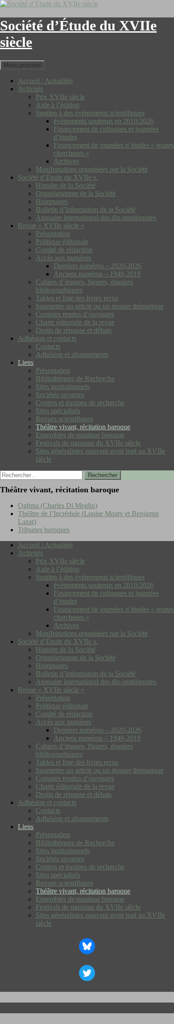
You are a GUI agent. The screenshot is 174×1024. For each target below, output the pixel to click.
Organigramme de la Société (76, 193)
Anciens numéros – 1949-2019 (97, 274)
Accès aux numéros (63, 258)
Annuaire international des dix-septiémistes (96, 217)
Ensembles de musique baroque (80, 435)
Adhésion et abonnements (72, 354)
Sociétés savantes (60, 394)
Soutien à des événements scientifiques (90, 113)
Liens (25, 362)
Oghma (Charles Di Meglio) (57, 505)
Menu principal (22, 65)
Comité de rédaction (64, 250)
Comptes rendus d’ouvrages (75, 314)
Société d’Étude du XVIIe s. (58, 177)
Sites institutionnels (63, 386)
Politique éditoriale (62, 241)
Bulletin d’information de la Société (86, 209)
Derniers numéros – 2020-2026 (97, 266)
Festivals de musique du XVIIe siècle (88, 443)
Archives (66, 161)
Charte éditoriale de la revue (75, 322)
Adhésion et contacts (47, 338)
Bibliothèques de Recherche (75, 378)
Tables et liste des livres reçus (77, 298)
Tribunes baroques (44, 529)
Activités (30, 89)
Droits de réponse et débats (74, 330)
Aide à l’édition (57, 105)
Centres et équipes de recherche (80, 402)
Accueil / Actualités (45, 81)
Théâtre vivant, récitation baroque (83, 427)
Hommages (52, 201)
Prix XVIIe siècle (60, 97)
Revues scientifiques (64, 419)
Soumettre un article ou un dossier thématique (100, 306)
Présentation (53, 233)
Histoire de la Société (65, 185)
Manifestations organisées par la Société (92, 169)
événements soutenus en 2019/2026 (103, 121)
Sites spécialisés (58, 411)
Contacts (48, 346)
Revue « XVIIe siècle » (51, 225)
